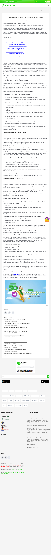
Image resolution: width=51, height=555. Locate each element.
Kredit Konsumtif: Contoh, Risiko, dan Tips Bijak (15, 319)
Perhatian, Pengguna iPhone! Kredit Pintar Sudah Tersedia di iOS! (19, 353)
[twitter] (13, 313)
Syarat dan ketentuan (17, 466)
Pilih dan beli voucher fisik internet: (17, 44)
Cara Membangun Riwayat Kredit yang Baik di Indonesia (17, 323)
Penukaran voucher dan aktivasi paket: (18, 46)
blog (4, 277)
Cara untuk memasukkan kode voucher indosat (20, 49)
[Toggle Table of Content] (4, 40)
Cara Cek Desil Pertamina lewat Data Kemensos (15, 331)
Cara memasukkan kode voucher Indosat (16, 48)
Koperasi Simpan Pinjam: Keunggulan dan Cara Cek (16, 327)
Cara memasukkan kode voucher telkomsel (16, 42)
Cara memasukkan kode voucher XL (14, 52)
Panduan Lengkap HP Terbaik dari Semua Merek (15, 342)
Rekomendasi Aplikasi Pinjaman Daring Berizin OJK (16, 349)
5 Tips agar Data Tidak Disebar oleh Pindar (14, 345)
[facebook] (5, 313)
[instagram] (9, 313)
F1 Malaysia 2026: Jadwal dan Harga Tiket (14, 335)
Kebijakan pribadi (5, 467)
